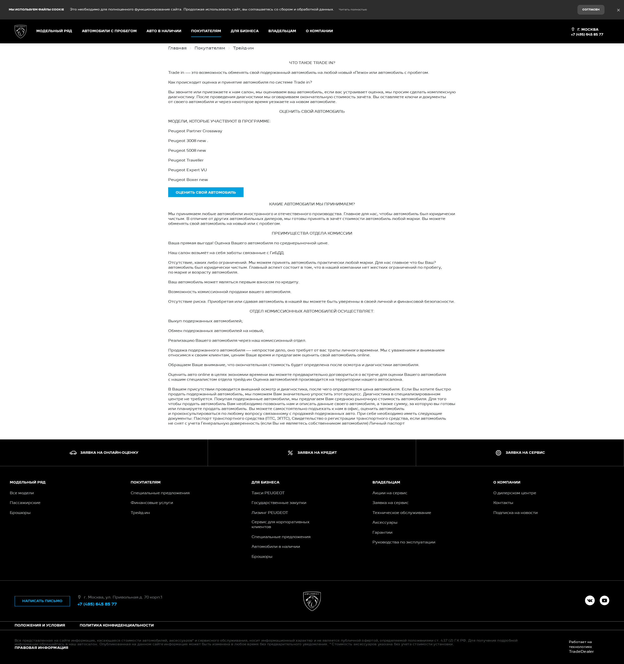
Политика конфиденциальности (117, 625)
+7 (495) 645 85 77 (587, 34)
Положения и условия (40, 625)
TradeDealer (581, 652)
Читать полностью (353, 10)
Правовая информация (41, 647)
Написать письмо (42, 601)
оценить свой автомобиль (206, 192)
